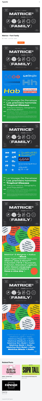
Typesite (5, 2)
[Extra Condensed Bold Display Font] (31, 370)
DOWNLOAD (21, 42)
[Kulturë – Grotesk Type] (11, 370)
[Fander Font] (11, 385)
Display (15, 38)
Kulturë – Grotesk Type (7, 376)
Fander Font (4, 392)
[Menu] (39, 1)
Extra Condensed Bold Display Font (29, 376)
